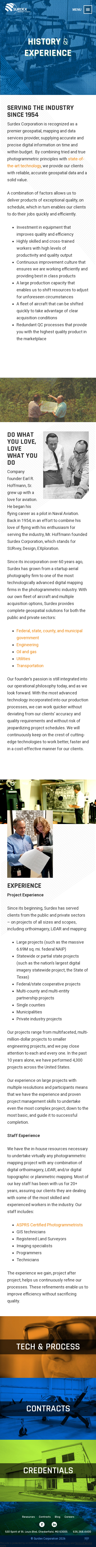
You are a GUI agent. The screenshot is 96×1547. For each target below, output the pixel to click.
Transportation (30, 665)
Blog (57, 1517)
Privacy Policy (62, 1543)
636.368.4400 (82, 1532)
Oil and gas (27, 651)
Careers (69, 1517)
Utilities (23, 658)
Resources (28, 1517)
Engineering (27, 644)
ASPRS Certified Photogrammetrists (50, 1224)
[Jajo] (86, 1539)
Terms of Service (83, 1543)
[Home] (17, 9)
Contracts (45, 1517)
